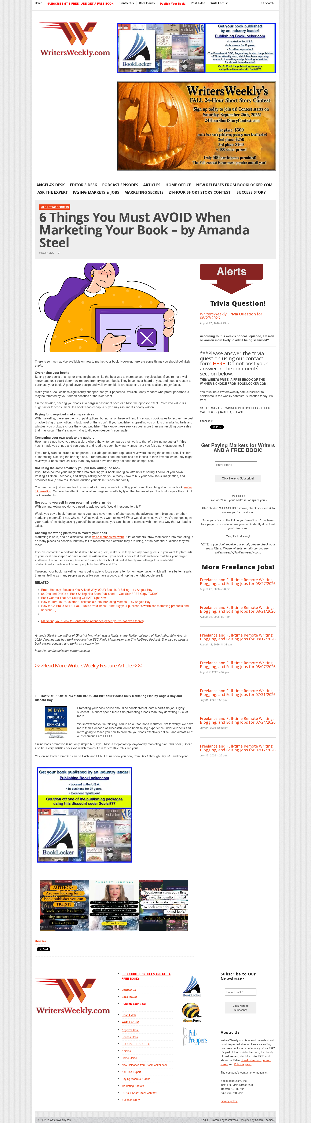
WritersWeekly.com (59, 1120)
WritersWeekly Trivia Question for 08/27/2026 (231, 315)
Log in (205, 1120)
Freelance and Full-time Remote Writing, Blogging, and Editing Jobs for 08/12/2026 (237, 637)
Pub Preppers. (243, 1064)
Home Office (178, 184)
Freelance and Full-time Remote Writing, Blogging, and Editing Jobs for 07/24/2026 (237, 720)
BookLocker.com (251, 1060)
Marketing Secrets (144, 192)
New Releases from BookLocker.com (234, 184)
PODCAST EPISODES (120, 184)
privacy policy (229, 1101)
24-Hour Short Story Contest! (200, 192)
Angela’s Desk (50, 184)
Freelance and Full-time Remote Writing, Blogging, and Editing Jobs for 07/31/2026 (237, 692)
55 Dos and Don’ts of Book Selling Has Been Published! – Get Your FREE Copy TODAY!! (100, 594)
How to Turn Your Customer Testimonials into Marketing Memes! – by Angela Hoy (95, 602)
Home (38, 3)
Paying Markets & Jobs (96, 192)
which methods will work (108, 537)
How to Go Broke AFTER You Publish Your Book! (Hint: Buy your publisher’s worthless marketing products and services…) (115, 608)
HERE (219, 363)
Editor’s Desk (83, 184)
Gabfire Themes (264, 1120)
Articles (151, 184)
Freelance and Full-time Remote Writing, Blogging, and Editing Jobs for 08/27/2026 (237, 581)
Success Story (251, 192)
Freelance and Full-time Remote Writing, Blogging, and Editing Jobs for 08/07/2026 (237, 664)
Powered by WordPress (224, 1120)
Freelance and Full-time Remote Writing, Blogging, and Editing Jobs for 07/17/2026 (237, 748)
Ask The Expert (52, 192)
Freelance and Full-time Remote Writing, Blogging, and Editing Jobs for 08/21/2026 (237, 609)
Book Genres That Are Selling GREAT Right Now (73, 598)
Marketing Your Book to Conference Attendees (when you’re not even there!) (92, 621)
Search (269, 3)
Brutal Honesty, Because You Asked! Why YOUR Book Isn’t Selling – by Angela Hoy (96, 590)
